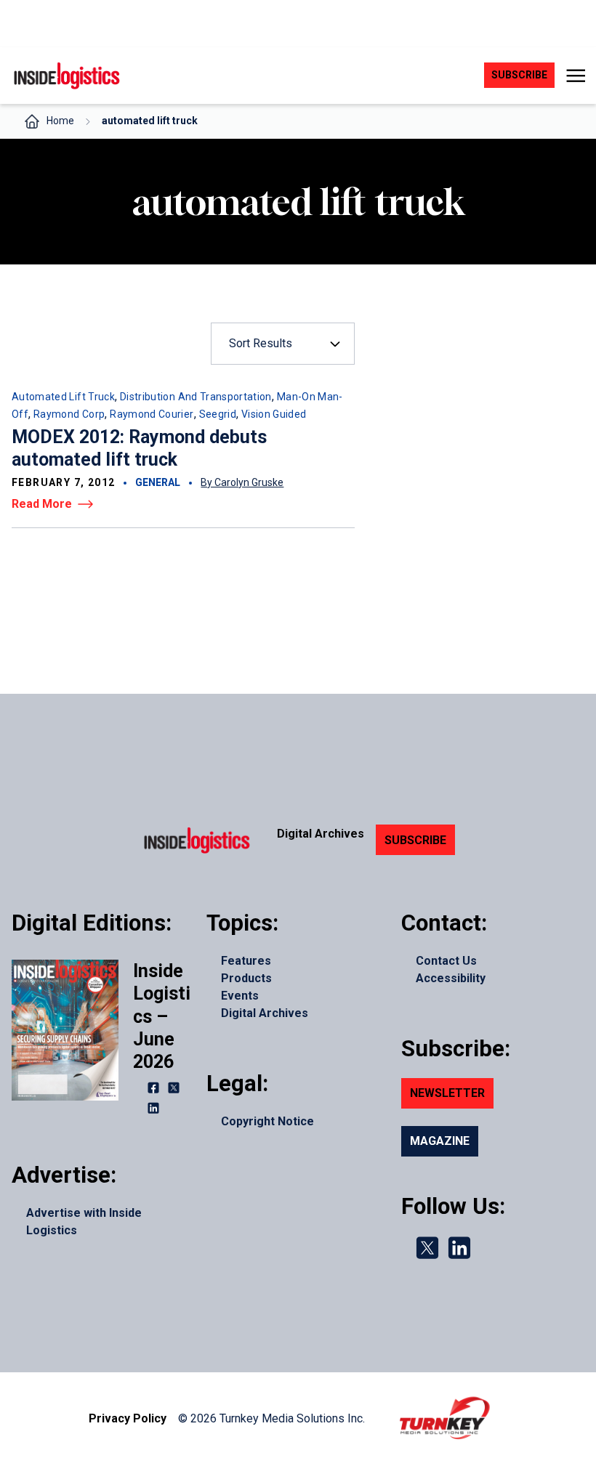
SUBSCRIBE (415, 840)
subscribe (519, 75)
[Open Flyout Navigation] (575, 75)
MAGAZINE (440, 1141)
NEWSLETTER (447, 1093)
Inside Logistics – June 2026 (161, 1016)
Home (60, 120)
